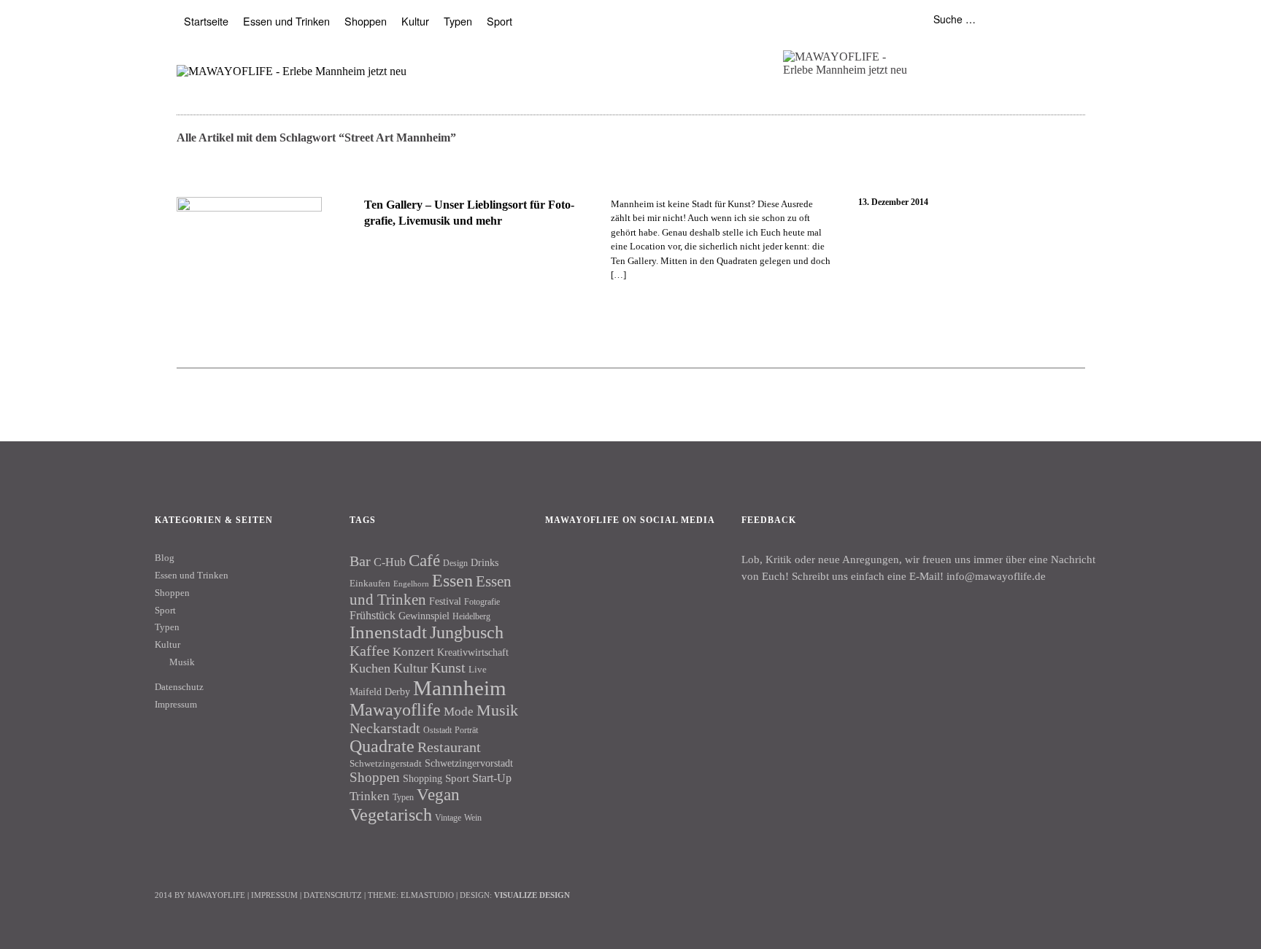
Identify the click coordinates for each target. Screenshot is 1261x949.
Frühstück (373, 615)
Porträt (466, 730)
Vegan (438, 795)
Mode (459, 711)
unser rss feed (1013, 53)
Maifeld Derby (380, 691)
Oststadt (437, 730)
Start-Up (492, 778)
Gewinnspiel (424, 616)
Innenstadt (388, 632)
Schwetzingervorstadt (469, 763)
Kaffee (370, 651)
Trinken (370, 796)
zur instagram (985, 53)
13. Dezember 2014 (893, 202)
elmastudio (427, 895)
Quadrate (382, 746)
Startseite (206, 20)
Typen (458, 20)
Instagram (603, 569)
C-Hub (390, 562)
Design (455, 563)
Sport (499, 20)
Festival (445, 601)
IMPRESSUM (274, 895)
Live (477, 669)
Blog (164, 557)
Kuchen (370, 668)
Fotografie (482, 601)
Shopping (422, 778)
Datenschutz (179, 686)
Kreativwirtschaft (473, 652)
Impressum (176, 704)
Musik (182, 661)
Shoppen (365, 20)
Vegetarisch (391, 814)
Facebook (563, 569)
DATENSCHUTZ (333, 895)
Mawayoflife (395, 709)
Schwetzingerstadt (386, 763)
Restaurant (449, 747)
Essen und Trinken (286, 20)
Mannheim (459, 688)
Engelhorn (411, 584)
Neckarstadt (385, 728)
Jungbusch (467, 632)
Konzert (413, 652)
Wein (473, 818)
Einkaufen (370, 583)
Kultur (415, 20)
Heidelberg (471, 616)
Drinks (484, 562)
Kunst (448, 667)
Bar (360, 561)
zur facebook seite (956, 53)
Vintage (448, 817)
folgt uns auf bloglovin (928, 53)
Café (424, 560)
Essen (452, 580)
